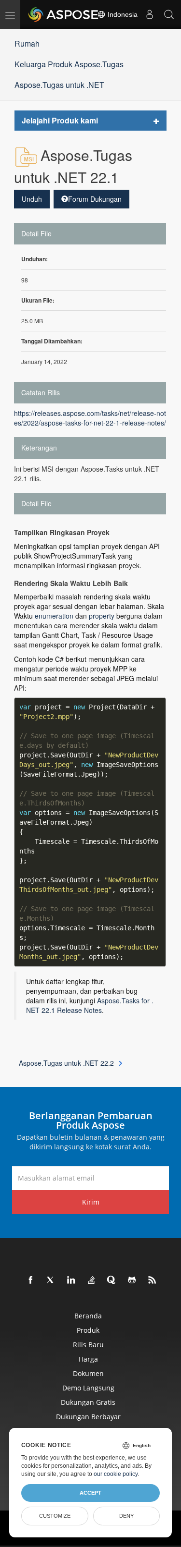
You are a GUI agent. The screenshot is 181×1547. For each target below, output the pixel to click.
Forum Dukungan (95, 199)
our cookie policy (116, 1474)
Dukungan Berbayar (88, 1416)
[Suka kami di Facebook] (31, 1280)
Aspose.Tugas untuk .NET (59, 84)
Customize (54, 1516)
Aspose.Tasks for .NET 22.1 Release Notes (89, 1005)
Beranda (88, 1315)
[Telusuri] (169, 14)
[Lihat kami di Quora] (112, 1280)
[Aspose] (64, 14)
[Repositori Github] (132, 1280)
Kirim (90, 1201)
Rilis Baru (88, 1344)
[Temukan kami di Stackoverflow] (91, 1280)
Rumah (27, 43)
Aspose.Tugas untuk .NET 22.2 (66, 1063)
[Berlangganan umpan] (152, 1280)
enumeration (54, 616)
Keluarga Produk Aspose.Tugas (69, 64)
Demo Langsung (88, 1387)
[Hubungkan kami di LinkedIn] (71, 1280)
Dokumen (88, 1373)
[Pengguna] (149, 14)
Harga (88, 1359)
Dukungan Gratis (88, 1402)
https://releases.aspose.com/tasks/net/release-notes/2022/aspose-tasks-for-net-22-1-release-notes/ (90, 417)
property (101, 616)
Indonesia (122, 14)
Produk (88, 1330)
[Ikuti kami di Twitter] (51, 1280)
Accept (90, 1493)
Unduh (32, 199)
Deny (126, 1516)
